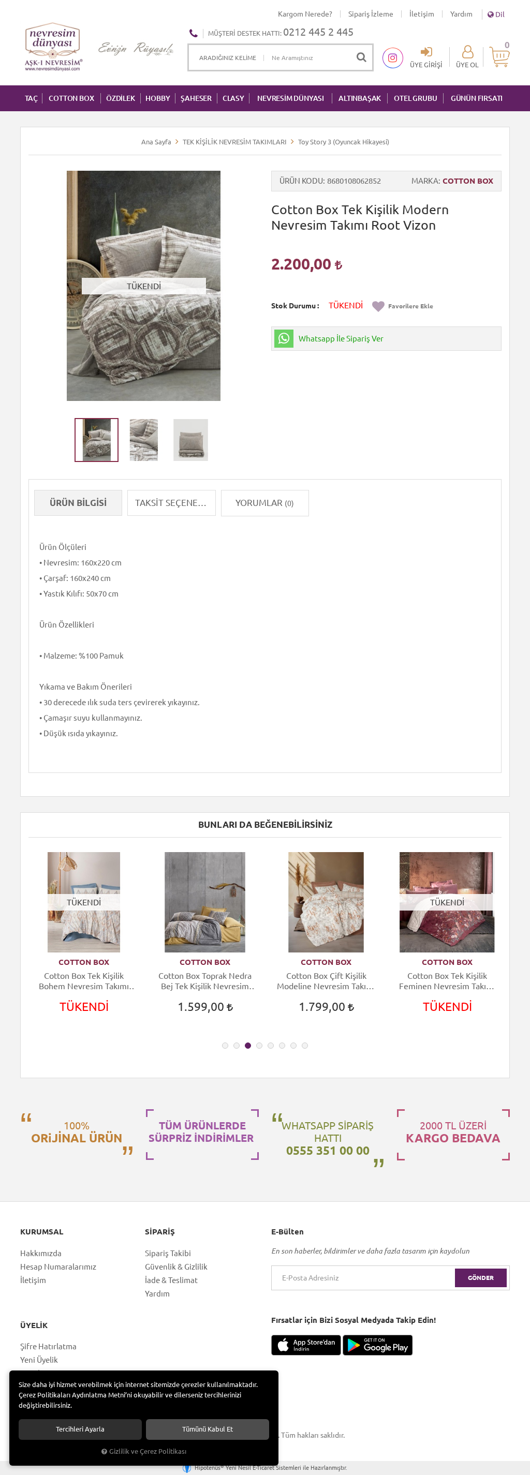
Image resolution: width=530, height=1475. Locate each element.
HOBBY (157, 98)
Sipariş (160, 1232)
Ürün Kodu (301, 180)
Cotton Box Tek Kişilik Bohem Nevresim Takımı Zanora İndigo (84, 981)
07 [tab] (293, 1045)
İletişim (421, 14)
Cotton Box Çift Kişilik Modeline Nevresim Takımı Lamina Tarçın (326, 981)
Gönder (481, 1277)
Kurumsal (41, 1232)
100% (76, 1132)
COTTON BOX (71, 98)
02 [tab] (236, 1045)
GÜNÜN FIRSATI (477, 98)
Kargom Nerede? (305, 14)
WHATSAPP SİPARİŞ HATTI (328, 1138)
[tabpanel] (83, 942)
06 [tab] (282, 1045)
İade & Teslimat (171, 1280)
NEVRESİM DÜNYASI (290, 98)
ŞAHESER (196, 98)
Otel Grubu (415, 98)
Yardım (461, 14)
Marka (424, 180)
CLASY (233, 98)
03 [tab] (248, 1045)
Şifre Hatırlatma (48, 1346)
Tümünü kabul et (207, 1429)
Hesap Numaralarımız (58, 1266)
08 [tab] (305, 1045)
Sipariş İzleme (370, 14)
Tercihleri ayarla (80, 1429)
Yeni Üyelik (39, 1359)
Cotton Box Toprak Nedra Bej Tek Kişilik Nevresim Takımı (205, 981)
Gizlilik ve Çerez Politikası (147, 1451)
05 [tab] (271, 1045)
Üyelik (34, 1325)
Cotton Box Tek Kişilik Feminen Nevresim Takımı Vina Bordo (447, 981)
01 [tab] (225, 1045)
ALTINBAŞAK (359, 98)
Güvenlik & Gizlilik (176, 1266)
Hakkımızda (41, 1253)
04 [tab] (259, 1045)
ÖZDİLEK (120, 98)
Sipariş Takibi (168, 1253)
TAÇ (31, 98)
